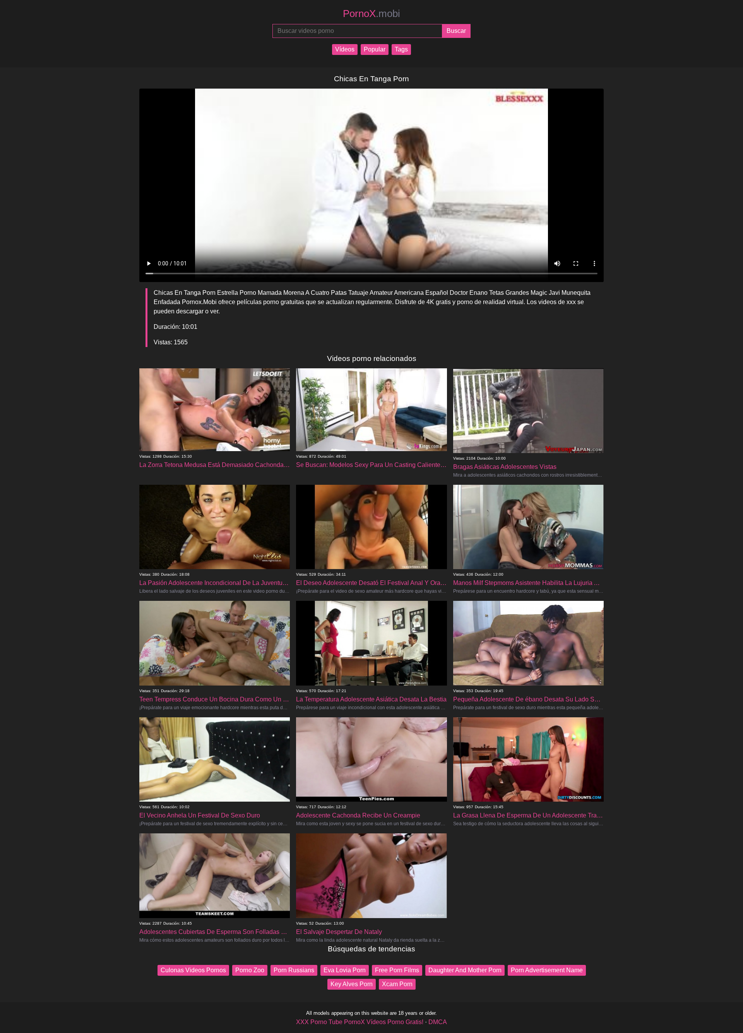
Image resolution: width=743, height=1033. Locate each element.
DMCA (437, 1022)
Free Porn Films (397, 970)
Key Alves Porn (351, 984)
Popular (374, 49)
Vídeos (344, 49)
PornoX (371, 13)
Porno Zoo (249, 970)
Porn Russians (294, 970)
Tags (401, 49)
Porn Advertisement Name (547, 970)
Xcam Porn (397, 984)
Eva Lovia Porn (345, 970)
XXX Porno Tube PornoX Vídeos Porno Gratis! (359, 1022)
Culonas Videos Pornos (193, 970)
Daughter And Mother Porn (465, 970)
